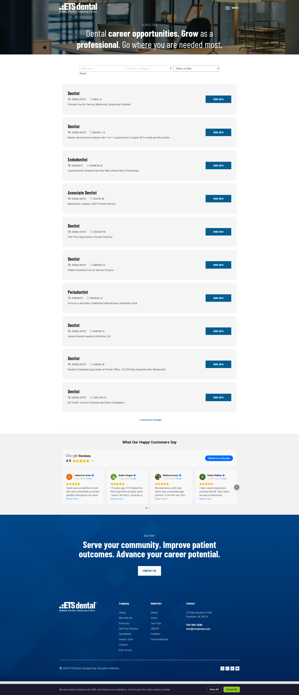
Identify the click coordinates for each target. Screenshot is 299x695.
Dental (154, 612)
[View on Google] (69, 477)
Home (122, 612)
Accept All (231, 689)
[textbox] (149, 68)
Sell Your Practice (128, 628)
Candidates (125, 633)
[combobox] (149, 68)
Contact (123, 644)
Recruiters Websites (108, 668)
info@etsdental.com (198, 628)
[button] (62, 487)
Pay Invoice (125, 650)
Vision (154, 617)
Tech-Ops (156, 623)
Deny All (214, 689)
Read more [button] (72, 498)
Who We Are (126, 617)
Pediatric (155, 633)
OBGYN (155, 628)
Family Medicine (159, 639)
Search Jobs (126, 639)
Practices (124, 623)
